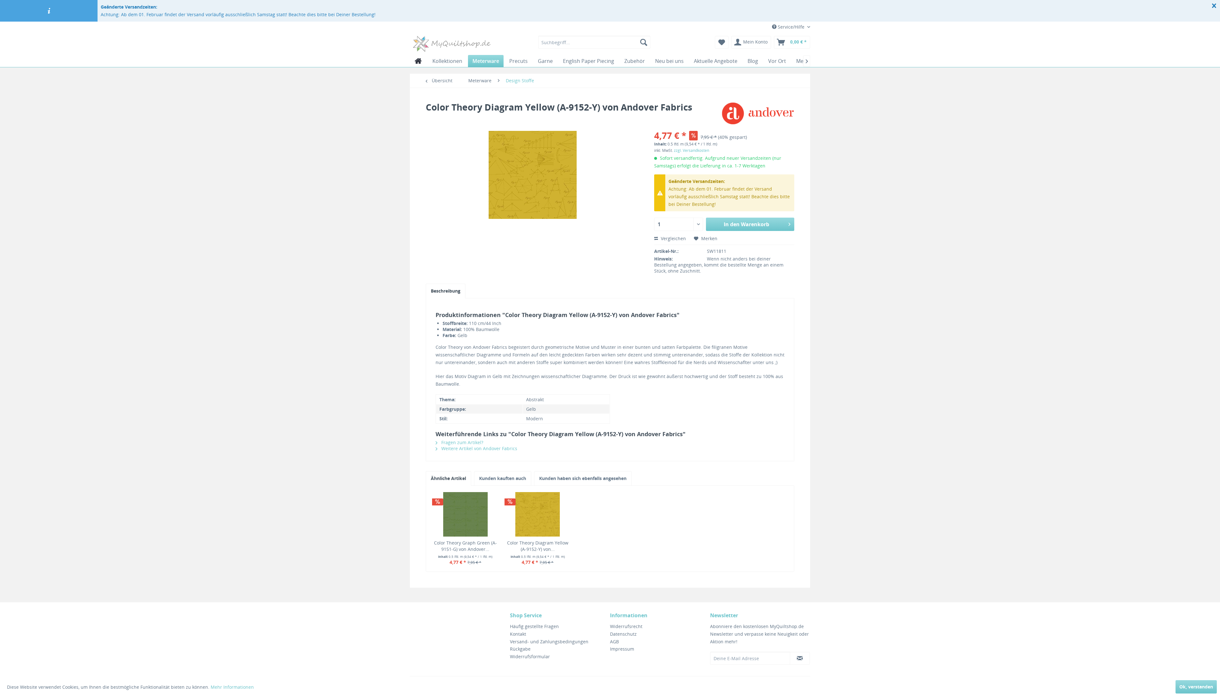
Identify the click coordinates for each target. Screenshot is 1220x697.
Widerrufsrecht (626, 626)
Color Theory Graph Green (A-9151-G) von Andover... (465, 546)
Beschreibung (445, 291)
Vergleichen (673, 238)
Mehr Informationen (232, 687)
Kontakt (518, 634)
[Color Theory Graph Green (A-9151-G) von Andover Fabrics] (465, 514)
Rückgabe (520, 649)
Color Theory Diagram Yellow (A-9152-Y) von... (537, 546)
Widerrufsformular (530, 656)
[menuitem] (594, 42)
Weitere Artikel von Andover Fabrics (478, 448)
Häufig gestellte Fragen (534, 626)
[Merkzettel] (722, 42)
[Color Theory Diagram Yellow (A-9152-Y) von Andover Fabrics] (538, 514)
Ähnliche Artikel (448, 478)
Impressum (622, 649)
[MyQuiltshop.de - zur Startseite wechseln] (452, 44)
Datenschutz (623, 634)
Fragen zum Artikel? (461, 442)
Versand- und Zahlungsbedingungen (549, 642)
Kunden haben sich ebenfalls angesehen (583, 478)
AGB (614, 642)
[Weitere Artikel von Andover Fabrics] (757, 113)
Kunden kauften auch (502, 478)
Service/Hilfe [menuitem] (791, 27)
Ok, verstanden (1196, 687)
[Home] (418, 61)
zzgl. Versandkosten (691, 150)
